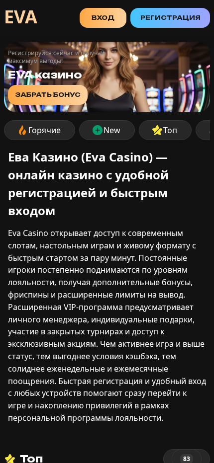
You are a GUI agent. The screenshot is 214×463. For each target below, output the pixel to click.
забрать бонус (48, 94)
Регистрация (170, 17)
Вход (103, 17)
